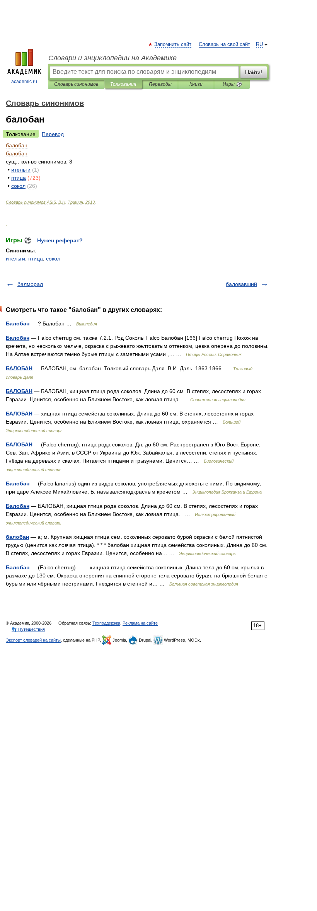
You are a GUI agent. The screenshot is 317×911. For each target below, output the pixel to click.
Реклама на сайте (140, 623)
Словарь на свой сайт (224, 44)
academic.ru (24, 81)
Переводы (160, 84)
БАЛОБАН (19, 368)
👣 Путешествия (28, 629)
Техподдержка (106, 623)
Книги (196, 84)
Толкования (123, 84)
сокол (53, 258)
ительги (15, 258)
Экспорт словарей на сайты (33, 640)
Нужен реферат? (60, 240)
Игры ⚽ (232, 84)
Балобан (17, 323)
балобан (17, 537)
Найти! (253, 72)
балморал (30, 284)
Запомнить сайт (173, 44)
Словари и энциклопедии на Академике (112, 58)
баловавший (241, 284)
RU (259, 44)
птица (35, 258)
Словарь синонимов (76, 84)
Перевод (53, 134)
